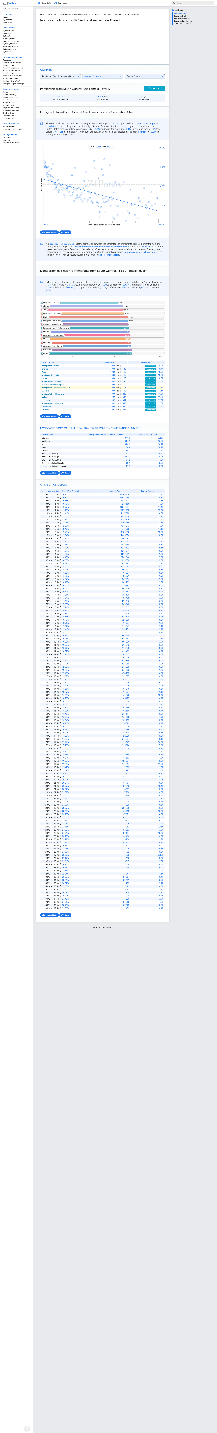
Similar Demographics (182, 18)
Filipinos (45, 378)
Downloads (62, 3)
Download (159, 142)
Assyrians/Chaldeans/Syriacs (53, 385)
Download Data (51, 232)
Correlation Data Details (182, 23)
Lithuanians (46, 407)
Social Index (52, 14)
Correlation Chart (180, 16)
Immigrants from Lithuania (52, 403)
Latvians (45, 410)
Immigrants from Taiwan (51, 375)
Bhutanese (46, 400)
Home (42, 14)
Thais (44, 372)
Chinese (45, 369)
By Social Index (8, 31)
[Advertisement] (71, 42)
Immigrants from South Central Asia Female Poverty (120, 14)
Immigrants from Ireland (51, 381)
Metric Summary (180, 13)
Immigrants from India (50, 366)
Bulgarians (46, 391)
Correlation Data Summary (183, 21)
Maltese (45, 397)
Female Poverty (65, 14)
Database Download (10, 9)
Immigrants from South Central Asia (86, 14)
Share (67, 232)
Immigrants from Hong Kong (53, 394)
